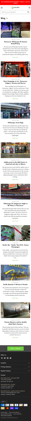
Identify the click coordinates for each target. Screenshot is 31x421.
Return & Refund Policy (6, 414)
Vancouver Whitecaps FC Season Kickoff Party (15, 43)
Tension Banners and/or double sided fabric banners (15, 323)
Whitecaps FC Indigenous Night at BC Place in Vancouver (15, 205)
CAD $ (3, 401)
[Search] (28, 12)
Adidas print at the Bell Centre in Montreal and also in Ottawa (15, 163)
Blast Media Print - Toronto (8, 384)
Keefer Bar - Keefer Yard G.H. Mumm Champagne (16, 246)
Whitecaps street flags (15, 123)
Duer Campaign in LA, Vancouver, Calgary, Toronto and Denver (16, 82)
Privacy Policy (4, 412)
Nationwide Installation (6, 415)
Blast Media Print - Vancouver (9, 378)
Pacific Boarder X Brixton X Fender (15, 284)
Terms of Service (17, 414)
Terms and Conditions (14, 412)
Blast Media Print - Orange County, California (13, 391)
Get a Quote (15, 348)
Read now (15, 57)
